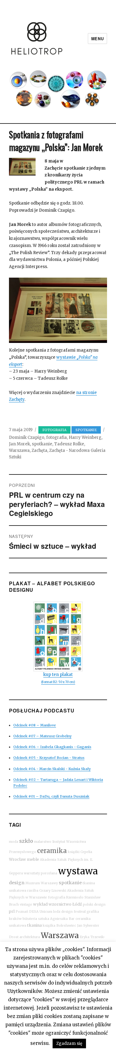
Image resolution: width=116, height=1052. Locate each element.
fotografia (56, 437)
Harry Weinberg (85, 437)
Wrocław (17, 859)
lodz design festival (69, 912)
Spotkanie (86, 430)
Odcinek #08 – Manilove (34, 725)
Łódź (77, 904)
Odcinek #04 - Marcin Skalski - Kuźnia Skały (52, 769)
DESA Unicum (40, 912)
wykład (40, 904)
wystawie (66, 357)
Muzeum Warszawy (41, 883)
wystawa (78, 871)
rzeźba (32, 891)
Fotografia (54, 430)
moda (13, 842)
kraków (15, 919)
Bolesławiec (66, 926)
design (16, 882)
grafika (93, 912)
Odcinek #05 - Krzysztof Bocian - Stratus (48, 757)
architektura (29, 937)
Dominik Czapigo (26, 437)
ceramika (52, 851)
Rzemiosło (75, 897)
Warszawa (19, 450)
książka (49, 926)
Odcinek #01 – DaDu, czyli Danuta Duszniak (51, 796)
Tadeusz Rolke (69, 444)
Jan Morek (19, 444)
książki (73, 852)
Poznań (21, 912)
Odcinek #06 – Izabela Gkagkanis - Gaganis (52, 747)
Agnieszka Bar (62, 919)
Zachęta (39, 450)
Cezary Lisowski (52, 891)
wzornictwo (60, 904)
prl (12, 911)
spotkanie (42, 444)
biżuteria (30, 919)
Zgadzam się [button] (69, 1043)
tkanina (34, 925)
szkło (26, 841)
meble (33, 859)
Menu (97, 38)
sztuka (43, 919)
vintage (26, 905)
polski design (94, 905)
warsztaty (32, 873)
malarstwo (42, 842)
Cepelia (86, 852)
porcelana (49, 873)
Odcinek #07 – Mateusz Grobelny (42, 736)
